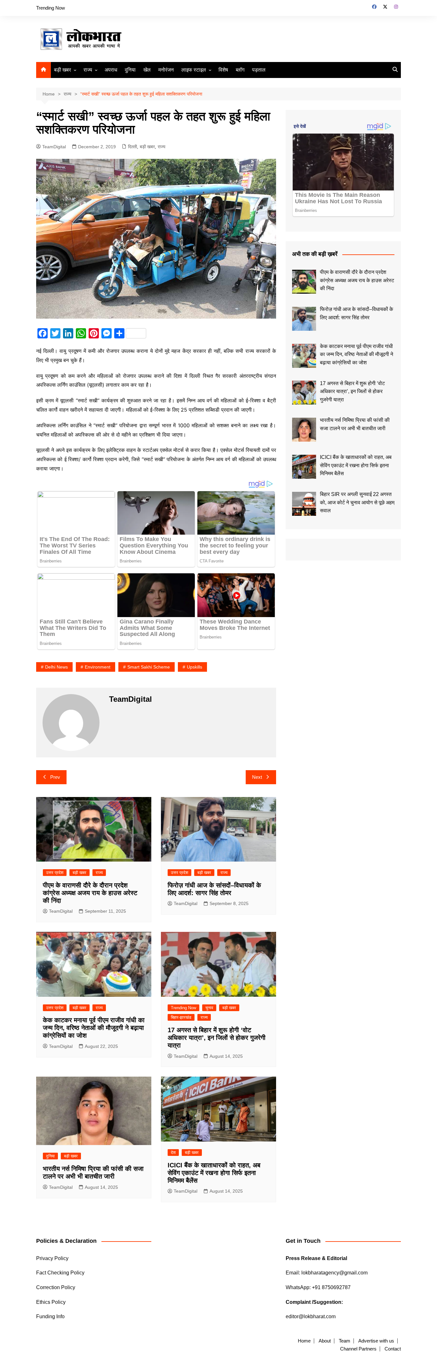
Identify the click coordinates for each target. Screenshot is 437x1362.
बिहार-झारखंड (181, 1017)
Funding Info (50, 1316)
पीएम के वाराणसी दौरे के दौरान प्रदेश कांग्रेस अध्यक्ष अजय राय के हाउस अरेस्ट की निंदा (90, 893)
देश (173, 1152)
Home (304, 1340)
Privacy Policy (52, 1258)
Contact (393, 1348)
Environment (97, 666)
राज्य (87, 70)
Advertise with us (376, 1340)
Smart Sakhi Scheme (148, 666)
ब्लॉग (240, 70)
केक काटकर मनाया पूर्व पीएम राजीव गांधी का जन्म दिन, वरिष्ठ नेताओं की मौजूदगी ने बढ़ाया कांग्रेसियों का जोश (94, 1028)
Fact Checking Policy (60, 1272)
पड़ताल (259, 70)
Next (257, 777)
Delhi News (56, 666)
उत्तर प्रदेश (54, 872)
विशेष (223, 70)
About (325, 1340)
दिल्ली (132, 146)
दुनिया (130, 70)
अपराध (111, 70)
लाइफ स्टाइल (193, 70)
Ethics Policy (51, 1302)
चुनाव (209, 1007)
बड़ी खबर (62, 70)
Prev (55, 777)
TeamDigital (54, 146)
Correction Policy (55, 1287)
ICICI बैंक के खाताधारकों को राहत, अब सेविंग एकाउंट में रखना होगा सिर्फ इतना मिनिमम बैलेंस (214, 1173)
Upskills (194, 666)
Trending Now (50, 8)
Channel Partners (358, 1348)
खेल (147, 70)
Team (344, 1340)
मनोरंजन (166, 70)
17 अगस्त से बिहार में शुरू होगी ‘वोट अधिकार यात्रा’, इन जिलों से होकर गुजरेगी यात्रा (217, 1037)
